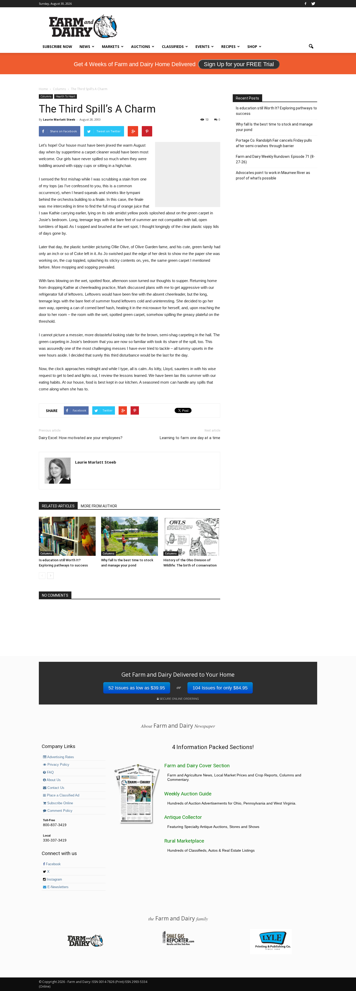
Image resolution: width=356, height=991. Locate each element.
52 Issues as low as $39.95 (136, 687)
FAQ (50, 772)
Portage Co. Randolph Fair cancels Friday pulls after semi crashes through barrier (274, 143)
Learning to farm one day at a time (190, 437)
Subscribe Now (57, 46)
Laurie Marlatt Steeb (59, 119)
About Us (53, 780)
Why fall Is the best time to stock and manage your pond (274, 127)
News (84, 46)
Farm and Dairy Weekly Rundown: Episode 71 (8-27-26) (275, 159)
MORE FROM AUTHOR (99, 506)
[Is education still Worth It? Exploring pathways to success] (67, 536)
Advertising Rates (60, 757)
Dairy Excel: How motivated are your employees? (80, 437)
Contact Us (55, 788)
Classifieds (173, 46)
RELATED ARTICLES (58, 506)
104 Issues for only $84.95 (220, 687)
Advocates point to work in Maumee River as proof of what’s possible (273, 175)
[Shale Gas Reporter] (178, 944)
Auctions (140, 46)
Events (202, 46)
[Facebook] (305, 4)
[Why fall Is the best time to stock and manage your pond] (129, 536)
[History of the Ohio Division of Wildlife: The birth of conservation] (191, 536)
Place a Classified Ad (62, 795)
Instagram (54, 879)
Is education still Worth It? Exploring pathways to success (276, 111)
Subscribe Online (59, 803)
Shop (252, 46)
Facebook (53, 864)
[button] (311, 46)
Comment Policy (59, 811)
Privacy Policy (57, 764)
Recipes (228, 46)
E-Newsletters (57, 887)
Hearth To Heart (65, 96)
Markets (110, 46)
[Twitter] (313, 4)
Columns (45, 96)
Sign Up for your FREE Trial (239, 64)
